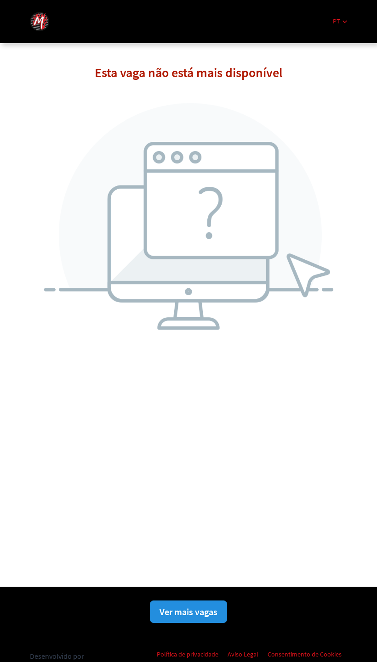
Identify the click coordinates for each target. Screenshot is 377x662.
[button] (340, 21)
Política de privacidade (187, 654)
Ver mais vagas (188, 611)
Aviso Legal (243, 654)
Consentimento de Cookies (305, 654)
